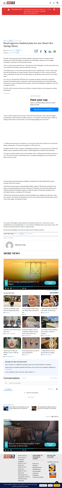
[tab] (8, 389)
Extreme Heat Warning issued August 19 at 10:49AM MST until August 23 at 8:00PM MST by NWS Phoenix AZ (35, 11)
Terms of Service (22, 455)
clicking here (8, 369)
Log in (51, 378)
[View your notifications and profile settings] (56, 389)
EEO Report (21, 475)
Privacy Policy (22, 457)
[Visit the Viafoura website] (55, 416)
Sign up (55, 378)
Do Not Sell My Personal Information (23, 478)
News (16, 233)
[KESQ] (12, 2)
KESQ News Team (9, 50)
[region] (31, 397)
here (34, 372)
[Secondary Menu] (6, 2)
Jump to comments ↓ (9, 238)
